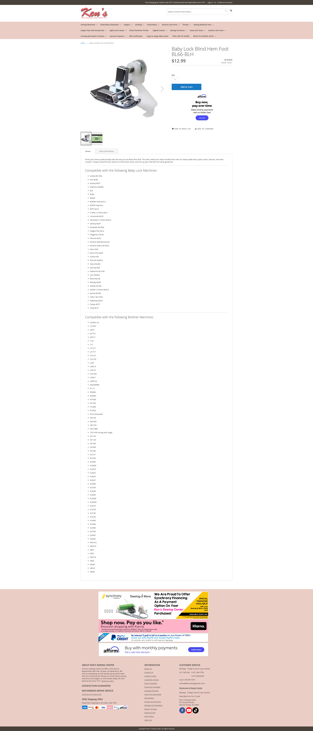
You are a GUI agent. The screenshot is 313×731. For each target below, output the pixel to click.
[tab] (88, 151)
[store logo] (94, 13)
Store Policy (149, 716)
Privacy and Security (152, 702)
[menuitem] (88, 24)
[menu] (156, 30)
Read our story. (107, 681)
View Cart (148, 720)
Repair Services (150, 709)
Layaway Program (151, 691)
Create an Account (224, 2)
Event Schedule (150, 683)
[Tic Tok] (195, 712)
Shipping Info (149, 713)
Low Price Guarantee (152, 694)
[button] (162, 89)
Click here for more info (91, 694)
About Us (148, 669)
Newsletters (149, 698)
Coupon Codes (150, 676)
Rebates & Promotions (153, 705)
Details (88, 151)
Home (83, 43)
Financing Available (152, 687)
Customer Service (151, 680)
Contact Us (148, 672)
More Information (106, 151)
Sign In (210, 2)
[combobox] (197, 12)
